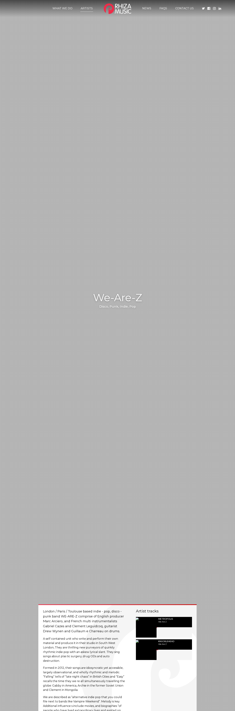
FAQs (163, 8)
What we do (62, 8)
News (146, 8)
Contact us (184, 8)
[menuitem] (62, 8)
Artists (87, 8)
